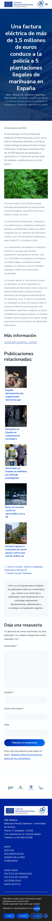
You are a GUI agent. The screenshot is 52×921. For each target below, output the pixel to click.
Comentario (10, 646)
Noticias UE (18, 94)
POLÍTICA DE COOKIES (16, 877)
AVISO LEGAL (11, 870)
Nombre (9, 692)
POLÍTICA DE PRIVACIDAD (18, 873)
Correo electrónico (14, 708)
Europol (18, 573)
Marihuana (27, 573)
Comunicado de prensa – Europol (20, 342)
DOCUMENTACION (13, 853)
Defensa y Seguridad (35, 94)
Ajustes (36, 916)
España (10, 573)
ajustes (36, 908)
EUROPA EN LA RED (14, 857)
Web (6, 724)
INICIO (7, 846)
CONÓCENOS (11, 860)
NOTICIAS (9, 850)
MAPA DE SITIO (12, 884)
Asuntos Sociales (15, 567)
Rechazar (22, 916)
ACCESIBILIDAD (12, 880)
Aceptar (9, 916)
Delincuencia (10, 98)
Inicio (8, 94)
